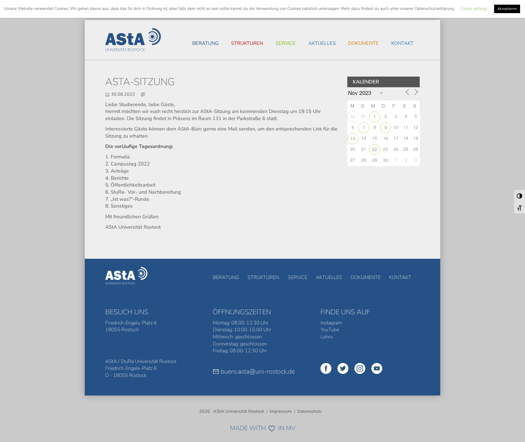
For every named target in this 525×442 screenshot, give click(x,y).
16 (385, 138)
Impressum (281, 411)
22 (374, 149)
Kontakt (402, 43)
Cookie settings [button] (473, 8)
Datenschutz (309, 411)
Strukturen (247, 43)
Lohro (326, 336)
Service (286, 43)
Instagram (331, 322)
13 (352, 138)
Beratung (205, 43)
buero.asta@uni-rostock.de (258, 371)
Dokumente (363, 43)
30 (352, 116)
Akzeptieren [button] (507, 8)
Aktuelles (322, 43)
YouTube (329, 329)
